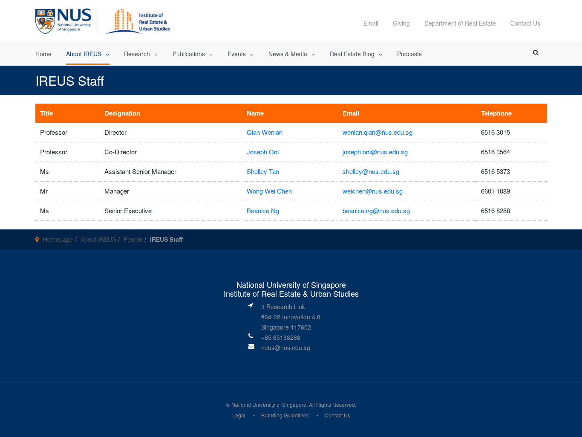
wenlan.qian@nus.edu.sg (377, 131)
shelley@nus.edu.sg (371, 171)
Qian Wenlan (264, 131)
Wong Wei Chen (269, 190)
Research (137, 53)
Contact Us (525, 23)
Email (370, 23)
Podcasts (409, 53)
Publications (189, 53)
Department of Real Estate (460, 23)
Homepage (58, 239)
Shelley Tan (263, 171)
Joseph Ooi (263, 151)
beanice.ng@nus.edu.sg (376, 210)
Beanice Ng (263, 210)
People (133, 239)
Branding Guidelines (285, 415)
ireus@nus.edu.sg (285, 347)
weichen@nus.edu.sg (373, 190)
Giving (401, 23)
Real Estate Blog (352, 53)
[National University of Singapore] (63, 20)
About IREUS (83, 53)
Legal (238, 415)
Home (43, 53)
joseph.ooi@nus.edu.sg (375, 151)
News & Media (287, 53)
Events (237, 53)
